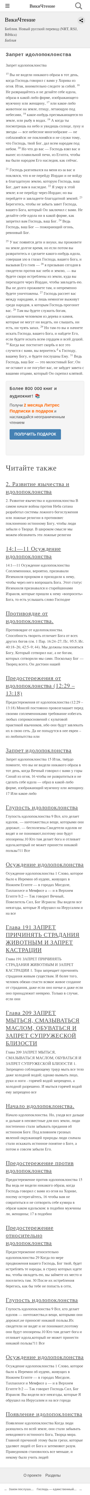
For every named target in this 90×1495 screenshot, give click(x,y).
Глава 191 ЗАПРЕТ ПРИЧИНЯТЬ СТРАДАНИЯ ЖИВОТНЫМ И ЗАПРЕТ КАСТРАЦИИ (42, 938)
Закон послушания (22, 1489)
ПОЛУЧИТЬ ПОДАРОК (35, 434)
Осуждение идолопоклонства (45, 864)
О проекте (33, 1475)
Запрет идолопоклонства (39, 750)
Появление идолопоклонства (44, 1414)
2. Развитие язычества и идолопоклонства (37, 487)
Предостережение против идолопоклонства (40, 1166)
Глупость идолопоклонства (42, 807)
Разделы (53, 1475)
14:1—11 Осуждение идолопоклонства (33, 552)
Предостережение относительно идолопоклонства (30, 1235)
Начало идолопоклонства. (40, 1106)
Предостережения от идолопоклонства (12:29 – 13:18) (40, 685)
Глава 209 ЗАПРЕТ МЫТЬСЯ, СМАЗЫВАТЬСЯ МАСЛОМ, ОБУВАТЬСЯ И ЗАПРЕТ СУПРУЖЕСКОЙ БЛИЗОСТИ (42, 1028)
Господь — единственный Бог (58, 1489)
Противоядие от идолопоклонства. (30, 617)
